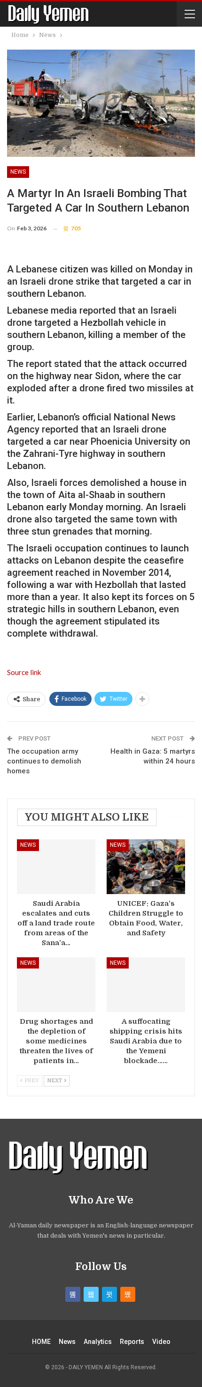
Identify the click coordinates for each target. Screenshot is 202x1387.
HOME (41, 1341)
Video (161, 1341)
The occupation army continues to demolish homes (44, 761)
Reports (132, 1341)
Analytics (98, 1341)
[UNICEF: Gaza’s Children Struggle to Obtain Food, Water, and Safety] (146, 866)
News (18, 172)
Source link (24, 672)
